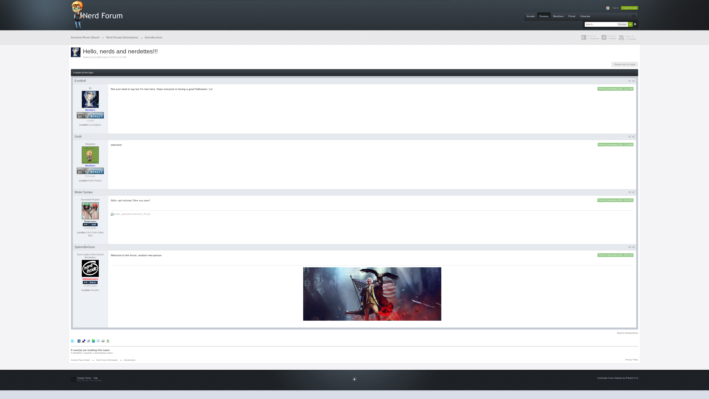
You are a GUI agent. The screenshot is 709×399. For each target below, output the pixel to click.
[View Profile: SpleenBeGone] (90, 268)
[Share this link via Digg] (79, 340)
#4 (630, 247)
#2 (630, 136)
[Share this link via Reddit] (88, 340)
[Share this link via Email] (98, 340)
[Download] (107, 340)
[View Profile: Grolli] (90, 155)
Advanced (634, 24)
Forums (544, 16)
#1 (630, 81)
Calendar (585, 16)
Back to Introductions (627, 333)
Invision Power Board (80, 360)
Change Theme (84, 378)
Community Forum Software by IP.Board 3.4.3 (617, 378)
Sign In (616, 8)
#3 (630, 192)
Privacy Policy (631, 360)
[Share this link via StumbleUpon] (93, 340)
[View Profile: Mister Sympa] (90, 210)
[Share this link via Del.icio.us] (83, 340)
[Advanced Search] (634, 16)
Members (558, 16)
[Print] (103, 340)
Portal (571, 16)
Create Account (629, 8)
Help (96, 378)
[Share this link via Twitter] (72, 340)
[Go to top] (354, 379)
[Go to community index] (97, 14)
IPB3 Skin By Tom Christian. (89, 380)
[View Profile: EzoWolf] (90, 99)
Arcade (531, 16)
